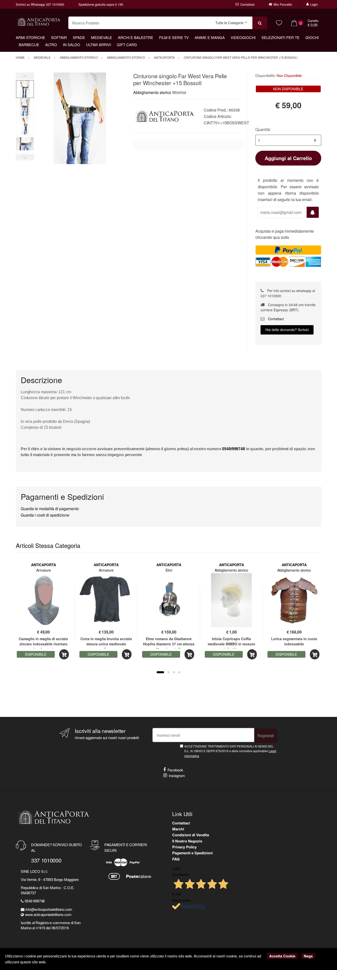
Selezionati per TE (281, 37)
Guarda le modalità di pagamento (50, 508)
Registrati (265, 735)
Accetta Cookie (282, 956)
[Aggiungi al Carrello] (64, 654)
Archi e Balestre (135, 37)
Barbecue (29, 44)
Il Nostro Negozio (187, 841)
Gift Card (127, 44)
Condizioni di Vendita (190, 835)
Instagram (177, 775)
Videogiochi (243, 37)
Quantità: (263, 129)
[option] (80, 118)
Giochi (312, 37)
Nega (308, 956)
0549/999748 (233, 449)
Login (314, 4)
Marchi (178, 829)
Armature (43, 570)
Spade (79, 37)
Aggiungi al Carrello (288, 158)
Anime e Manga (210, 37)
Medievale (101, 37)
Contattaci (247, 4)
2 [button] (168, 672)
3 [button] (174, 672)
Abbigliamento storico (152, 92)
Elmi (169, 570)
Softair (59, 37)
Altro (51, 44)
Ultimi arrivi (98, 44)
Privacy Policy (184, 847)
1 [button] (160, 672)
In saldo (71, 44)
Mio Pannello (283, 4)
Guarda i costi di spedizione (45, 515)
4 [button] (179, 672)
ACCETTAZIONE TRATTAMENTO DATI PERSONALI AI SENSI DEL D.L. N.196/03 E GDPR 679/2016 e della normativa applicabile (230, 751)
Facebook (175, 769)
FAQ (176, 859)
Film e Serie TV (174, 37)
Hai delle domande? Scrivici (287, 329)
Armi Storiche (30, 37)
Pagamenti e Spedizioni (192, 853)
